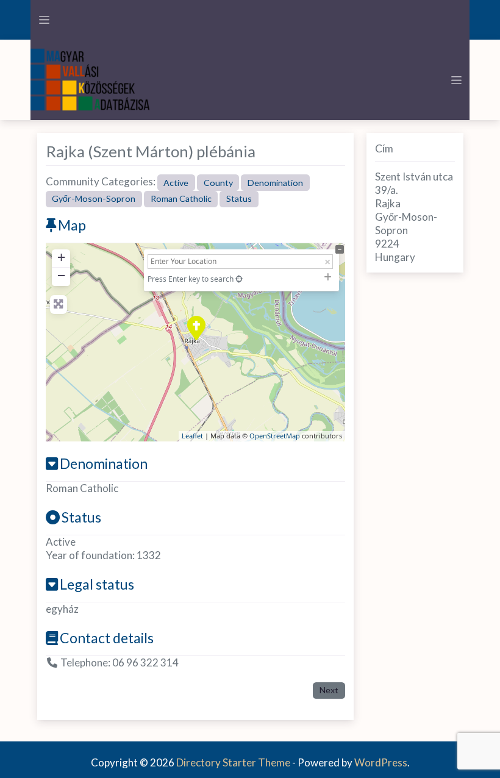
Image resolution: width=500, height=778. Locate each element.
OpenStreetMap (274, 435)
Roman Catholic (181, 198)
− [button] (61, 275)
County (218, 182)
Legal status (97, 584)
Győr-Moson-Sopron (93, 198)
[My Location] (239, 279)
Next (329, 690)
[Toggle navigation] (43, 20)
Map (72, 225)
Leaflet (192, 435)
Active (175, 182)
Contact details (107, 637)
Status (239, 198)
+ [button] (61, 257)
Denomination (275, 182)
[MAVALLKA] (91, 78)
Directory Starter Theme (234, 762)
